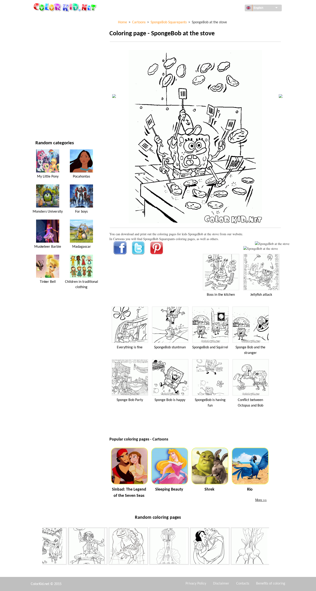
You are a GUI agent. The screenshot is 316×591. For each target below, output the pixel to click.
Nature (40, 122)
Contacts (242, 583)
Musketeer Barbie (47, 247)
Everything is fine (130, 347)
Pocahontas (81, 176)
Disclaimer (221, 583)
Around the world (50, 28)
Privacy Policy (196, 583)
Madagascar (81, 247)
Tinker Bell (48, 282)
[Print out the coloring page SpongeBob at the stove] (272, 243)
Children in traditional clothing (81, 284)
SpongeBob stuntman (170, 347)
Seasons (41, 75)
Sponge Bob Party (130, 400)
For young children (50, 94)
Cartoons (42, 56)
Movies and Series (49, 113)
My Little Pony (48, 176)
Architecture (45, 37)
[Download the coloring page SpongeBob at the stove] (260, 248)
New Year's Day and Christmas (58, 103)
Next (272, 547)
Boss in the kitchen (221, 295)
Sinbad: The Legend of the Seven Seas (129, 492)
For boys (42, 84)
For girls (42, 65)
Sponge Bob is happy (170, 400)
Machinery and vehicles (53, 18)
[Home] (65, 7)
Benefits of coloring (270, 583)
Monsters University (48, 212)
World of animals (49, 46)
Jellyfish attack (261, 295)
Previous (39, 547)
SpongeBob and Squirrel (210, 347)
